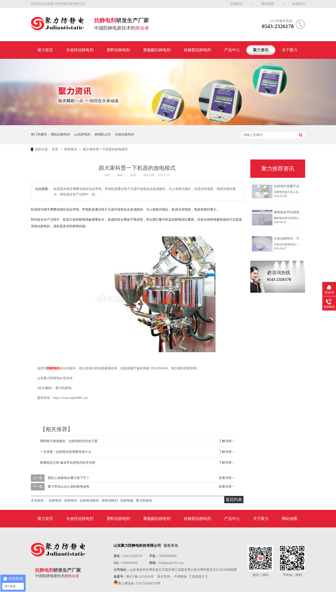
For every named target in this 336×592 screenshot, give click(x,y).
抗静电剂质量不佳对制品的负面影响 (299, 186)
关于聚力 (289, 50)
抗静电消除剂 (89, 500)
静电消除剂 (110, 500)
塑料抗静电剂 (118, 50)
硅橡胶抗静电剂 (197, 50)
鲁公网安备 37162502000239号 (139, 583)
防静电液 (126, 500)
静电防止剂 (103, 134)
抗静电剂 (55, 500)
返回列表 (234, 499)
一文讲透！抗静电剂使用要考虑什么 (65, 452)
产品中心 (232, 50)
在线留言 (236, 3)
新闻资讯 (71, 149)
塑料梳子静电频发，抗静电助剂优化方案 (69, 441)
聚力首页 (45, 50)
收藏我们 (298, 3)
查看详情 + (226, 478)
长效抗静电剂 (124, 134)
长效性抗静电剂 (79, 50)
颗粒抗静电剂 (60, 134)
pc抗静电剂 (82, 134)
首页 (55, 149)
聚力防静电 (144, 500)
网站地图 (267, 3)
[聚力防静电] (57, 29)
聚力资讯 (261, 50)
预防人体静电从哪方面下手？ (68, 478)
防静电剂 (53, 368)
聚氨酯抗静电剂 (157, 50)
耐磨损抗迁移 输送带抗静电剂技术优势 (67, 462)
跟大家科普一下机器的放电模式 (105, 149)
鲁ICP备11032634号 (140, 576)
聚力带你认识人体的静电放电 (68, 486)
